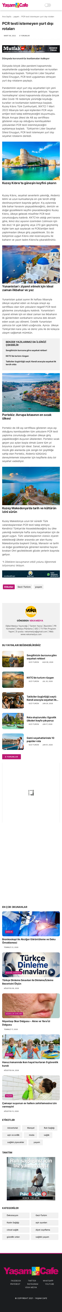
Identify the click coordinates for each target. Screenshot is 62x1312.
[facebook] (4, 596)
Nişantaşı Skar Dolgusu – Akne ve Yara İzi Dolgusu (26, 1023)
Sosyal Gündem (13, 973)
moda (31, 1135)
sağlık (9, 932)
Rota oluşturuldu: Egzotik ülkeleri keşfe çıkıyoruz (41, 719)
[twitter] (10, 596)
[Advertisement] (31, 869)
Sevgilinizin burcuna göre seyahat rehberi (26, 350)
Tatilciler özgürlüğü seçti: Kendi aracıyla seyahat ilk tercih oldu (31, 363)
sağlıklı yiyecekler (15, 1142)
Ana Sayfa (6, 16)
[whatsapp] (16, 596)
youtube (49, 1284)
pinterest (15, 1284)
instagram (32, 1284)
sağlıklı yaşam (42, 1237)
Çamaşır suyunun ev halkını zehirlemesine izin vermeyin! (29, 1105)
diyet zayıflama (43, 1230)
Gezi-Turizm (24, 586)
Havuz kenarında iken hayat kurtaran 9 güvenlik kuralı (30, 1064)
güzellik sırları (14, 1014)
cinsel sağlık (12, 1230)
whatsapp (48, 1281)
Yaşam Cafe (41, 1298)
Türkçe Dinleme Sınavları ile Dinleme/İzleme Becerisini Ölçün (27, 982)
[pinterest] (22, 596)
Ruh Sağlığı (49, 1128)
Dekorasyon (12, 1215)
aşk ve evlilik (13, 1135)
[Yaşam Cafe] (15, 6)
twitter (32, 1281)
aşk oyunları (41, 1222)
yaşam (16, 16)
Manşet (30, 1128)
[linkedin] (27, 596)
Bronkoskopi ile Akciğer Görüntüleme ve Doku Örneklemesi (29, 941)
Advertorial (12, 1128)
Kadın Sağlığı (13, 1222)
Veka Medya (31, 1287)
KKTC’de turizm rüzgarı (17, 356)
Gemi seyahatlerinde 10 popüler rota (40, 740)
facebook (16, 1281)
